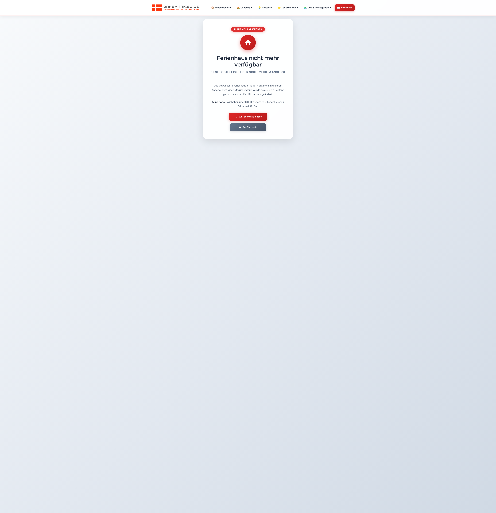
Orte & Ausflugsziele (317, 7)
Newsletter (344, 7)
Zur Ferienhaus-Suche (250, 116)
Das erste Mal (288, 7)
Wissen (265, 7)
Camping (244, 7)
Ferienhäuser (221, 7)
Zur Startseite (250, 127)
